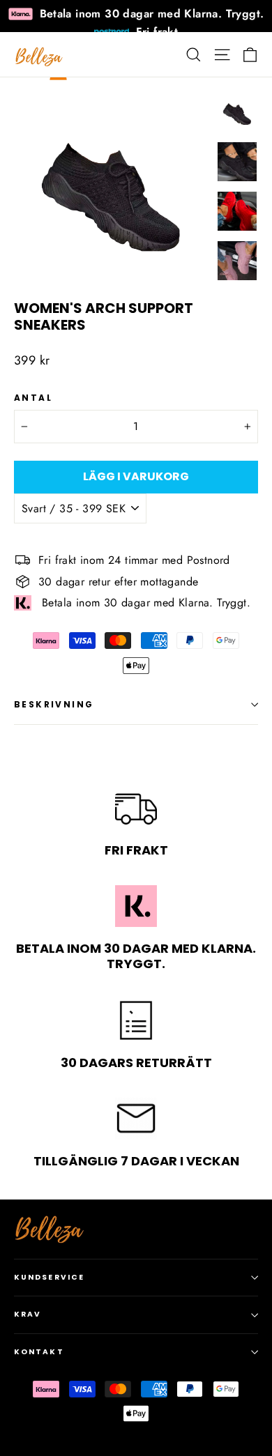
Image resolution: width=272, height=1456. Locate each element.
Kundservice (49, 1277)
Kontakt (39, 1352)
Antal (33, 398)
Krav (27, 1314)
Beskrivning (53, 704)
